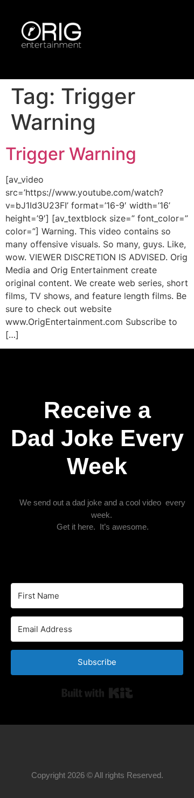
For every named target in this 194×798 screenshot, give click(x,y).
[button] (149, 40)
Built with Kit (97, 693)
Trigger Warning (70, 153)
